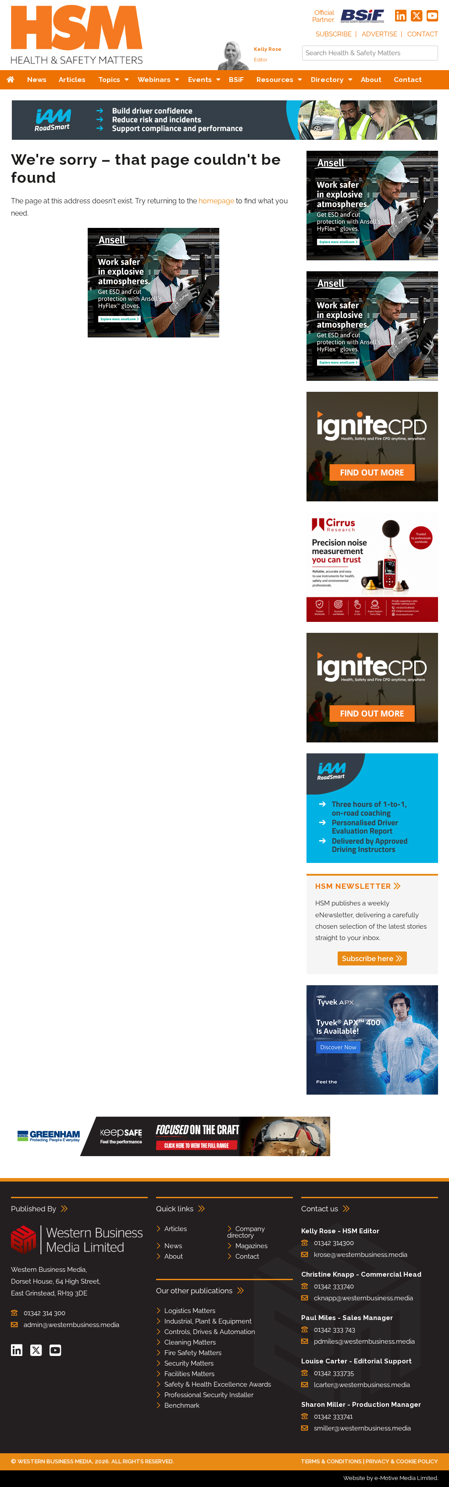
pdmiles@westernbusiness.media (364, 1341)
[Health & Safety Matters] (77, 66)
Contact (422, 34)
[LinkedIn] (400, 16)
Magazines (251, 1246)
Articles (175, 1229)
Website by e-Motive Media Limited (390, 1478)
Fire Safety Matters (192, 1353)
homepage (216, 201)
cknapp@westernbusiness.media (363, 1298)
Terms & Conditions (331, 1461)
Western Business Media (55, 1461)
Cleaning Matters (190, 1342)
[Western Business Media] (77, 1252)
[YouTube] (432, 16)
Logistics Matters (189, 1311)
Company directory (246, 1232)
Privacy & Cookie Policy (402, 1461)
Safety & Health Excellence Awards (217, 1384)
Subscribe (334, 34)
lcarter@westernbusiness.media (362, 1385)
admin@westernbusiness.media (71, 1325)
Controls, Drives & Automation (209, 1332)
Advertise (379, 34)
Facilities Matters (189, 1374)
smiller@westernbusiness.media (362, 1428)
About (173, 1256)
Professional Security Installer (208, 1395)
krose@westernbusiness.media (360, 1255)
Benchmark (182, 1405)
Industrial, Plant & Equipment (208, 1321)
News (173, 1246)
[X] (416, 16)
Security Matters (189, 1363)
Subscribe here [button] (367, 959)
